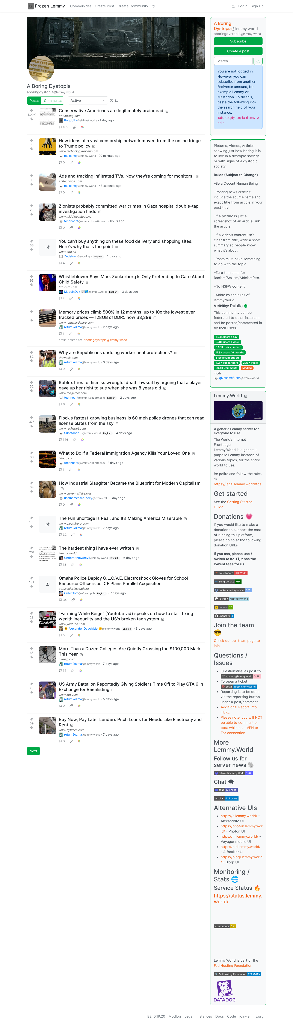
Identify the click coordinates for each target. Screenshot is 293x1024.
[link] (74, 127)
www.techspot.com (72, 428)
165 (65, 127)
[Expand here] (47, 116)
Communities (80, 6)
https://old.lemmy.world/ (240, 847)
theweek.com (68, 357)
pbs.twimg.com (69, 116)
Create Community (133, 6)
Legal (188, 1016)
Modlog (247, 367)
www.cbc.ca (67, 251)
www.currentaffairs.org (75, 493)
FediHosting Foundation (233, 965)
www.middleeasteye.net (75, 216)
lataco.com (66, 458)
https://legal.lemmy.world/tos (237, 484)
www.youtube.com (72, 624)
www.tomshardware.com (76, 322)
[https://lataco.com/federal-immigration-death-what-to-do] (47, 459)
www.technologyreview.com (78, 151)
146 (65, 439)
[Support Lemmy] (153, 6)
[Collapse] (245, 396)
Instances (204, 1016)
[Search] (233, 6)
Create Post (104, 6)
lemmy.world (68, 553)
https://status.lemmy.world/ (238, 898)
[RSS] (116, 100)
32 (64, 534)
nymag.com (67, 659)
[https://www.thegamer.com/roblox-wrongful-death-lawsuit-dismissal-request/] (47, 388)
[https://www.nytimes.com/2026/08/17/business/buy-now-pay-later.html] (47, 725)
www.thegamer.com (73, 393)
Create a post (238, 51)
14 (64, 670)
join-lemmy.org (251, 1016)
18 (64, 564)
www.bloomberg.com (74, 523)
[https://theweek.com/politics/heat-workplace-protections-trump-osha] (47, 358)
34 (65, 600)
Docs (219, 1016)
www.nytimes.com (71, 730)
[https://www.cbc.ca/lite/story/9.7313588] (47, 247)
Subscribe (238, 41)
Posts (34, 100)
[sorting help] (111, 100)
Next (33, 751)
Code (231, 1016)
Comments (53, 100)
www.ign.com (68, 694)
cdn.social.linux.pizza (74, 588)
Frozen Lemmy (50, 6)
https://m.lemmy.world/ (239, 836)
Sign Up (257, 6)
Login (242, 6)
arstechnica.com (70, 181)
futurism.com (68, 287)
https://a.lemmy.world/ (239, 816)
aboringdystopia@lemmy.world (105, 340)
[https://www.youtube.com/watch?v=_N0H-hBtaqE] (47, 619)
